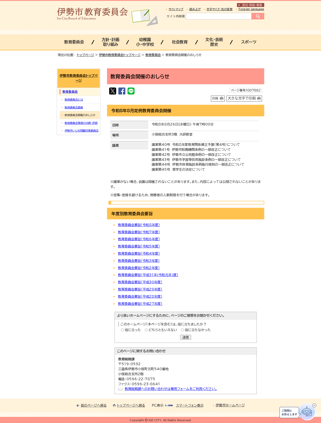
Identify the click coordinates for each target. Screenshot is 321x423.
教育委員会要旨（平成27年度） (140, 303)
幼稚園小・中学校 (145, 42)
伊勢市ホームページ (230, 405)
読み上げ (195, 9)
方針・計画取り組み (110, 42)
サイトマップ (176, 9)
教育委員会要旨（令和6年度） (139, 239)
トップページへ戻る (131, 405)
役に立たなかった (198, 330)
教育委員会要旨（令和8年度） (139, 225)
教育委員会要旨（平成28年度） (140, 296)
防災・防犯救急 (252, 5)
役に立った (133, 330)
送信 (185, 337)
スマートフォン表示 (190, 405)
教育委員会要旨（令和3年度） (139, 260)
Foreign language (251, 9)
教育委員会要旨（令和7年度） (139, 232)
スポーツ (248, 42)
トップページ (85, 55)
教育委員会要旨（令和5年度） (139, 246)
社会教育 (180, 42)
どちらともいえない (162, 330)
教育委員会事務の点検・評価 (81, 123)
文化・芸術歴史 (214, 42)
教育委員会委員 (74, 107)
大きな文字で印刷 (242, 98)
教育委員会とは (74, 99)
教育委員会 (74, 42)
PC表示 (157, 405)
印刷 (215, 98)
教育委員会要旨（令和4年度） (139, 253)
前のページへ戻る (94, 405)
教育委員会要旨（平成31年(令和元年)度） (148, 275)
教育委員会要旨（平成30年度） (140, 282)
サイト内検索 (176, 16)
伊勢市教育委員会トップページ (120, 55)
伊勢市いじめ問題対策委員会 (81, 130)
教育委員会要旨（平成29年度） (140, 289)
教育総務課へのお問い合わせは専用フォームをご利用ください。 (171, 388)
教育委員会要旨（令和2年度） (139, 268)
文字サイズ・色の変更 (220, 9)
